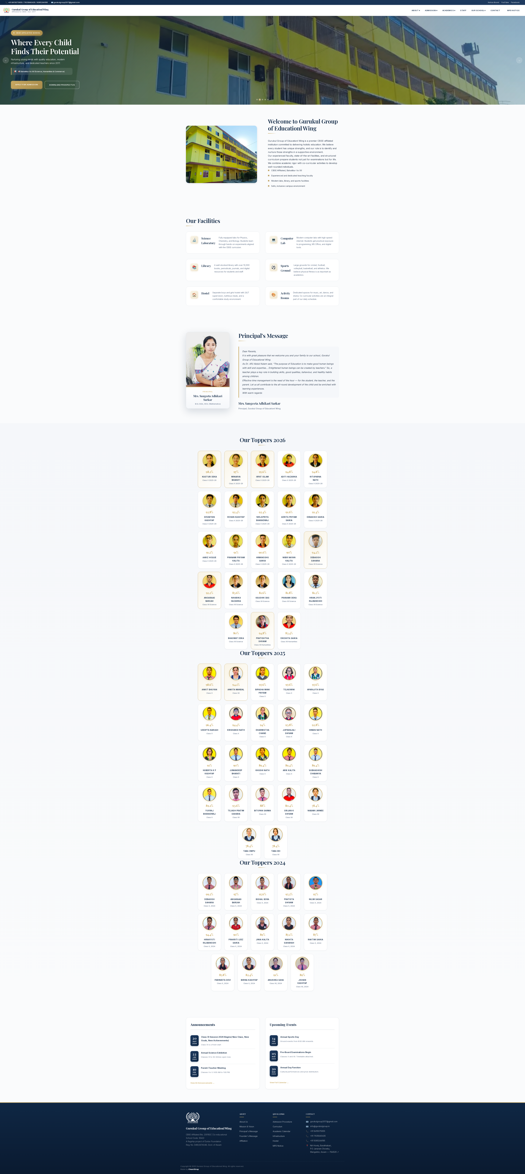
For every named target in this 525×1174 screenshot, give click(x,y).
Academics (448, 10)
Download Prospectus (62, 85)
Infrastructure (279, 1136)
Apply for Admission (26, 84)
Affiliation (244, 1141)
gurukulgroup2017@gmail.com (323, 1121)
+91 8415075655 (317, 1131)
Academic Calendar (281, 1131)
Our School (478, 10)
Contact (495, 10)
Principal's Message (249, 1131)
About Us (244, 1122)
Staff (463, 10)
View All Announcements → (202, 1083)
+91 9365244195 (317, 1140)
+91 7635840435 (318, 1136)
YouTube (505, 2)
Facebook (515, 2)
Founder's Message (249, 1136)
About (416, 10)
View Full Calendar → (279, 1082)
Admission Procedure (282, 1122)
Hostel (275, 1141)
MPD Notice (513, 10)
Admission (431, 10)
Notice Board (493, 2)
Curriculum (277, 1126)
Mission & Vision (247, 1126)
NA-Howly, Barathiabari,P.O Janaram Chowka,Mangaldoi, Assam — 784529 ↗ (324, 1148)
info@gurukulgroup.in (320, 1126)
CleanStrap (193, 1169)
